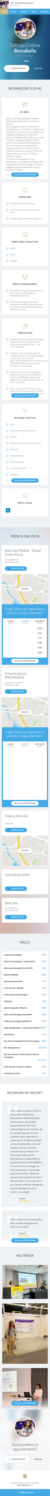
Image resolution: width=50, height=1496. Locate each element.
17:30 (40, 643)
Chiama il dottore (17, 568)
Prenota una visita (26, 1493)
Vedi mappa (25, 589)
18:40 (40, 652)
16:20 (40, 633)
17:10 (40, 638)
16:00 (40, 628)
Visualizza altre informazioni (25, 174)
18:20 (40, 648)
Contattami (38, 68)
